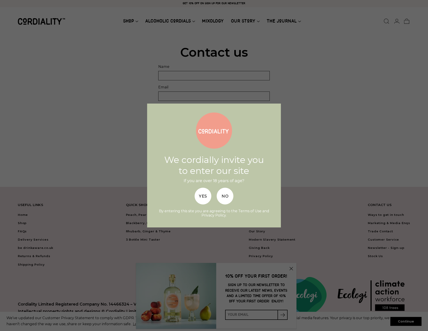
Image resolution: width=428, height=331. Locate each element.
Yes (203, 196)
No (225, 196)
